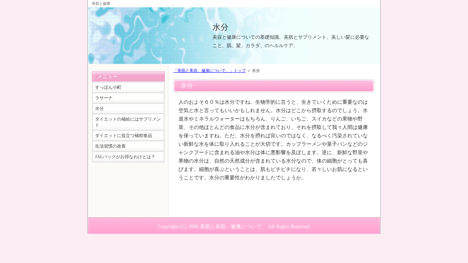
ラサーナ (104, 97)
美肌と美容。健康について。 (233, 226)
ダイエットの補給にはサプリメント (128, 122)
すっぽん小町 (108, 87)
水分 (220, 27)
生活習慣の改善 (110, 146)
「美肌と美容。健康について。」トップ (209, 70)
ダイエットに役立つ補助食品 (123, 135)
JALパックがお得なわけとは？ (125, 156)
